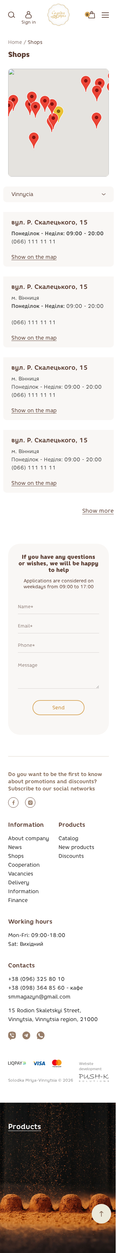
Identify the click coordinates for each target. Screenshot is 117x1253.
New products (76, 847)
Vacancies (20, 874)
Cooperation (24, 865)
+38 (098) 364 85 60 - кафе (45, 988)
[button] (96, 121)
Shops (16, 856)
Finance (18, 900)
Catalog (68, 838)
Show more (98, 510)
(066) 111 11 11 (33, 241)
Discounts (71, 856)
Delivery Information (23, 886)
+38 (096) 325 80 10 (36, 979)
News (15, 847)
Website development (90, 1066)
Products (24, 1126)
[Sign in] (28, 14)
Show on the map (34, 257)
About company (28, 838)
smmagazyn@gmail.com (39, 997)
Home (15, 42)
